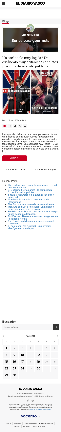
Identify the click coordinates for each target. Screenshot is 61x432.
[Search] (56, 327)
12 (38, 355)
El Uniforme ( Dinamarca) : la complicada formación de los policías (30, 191)
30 (14, 375)
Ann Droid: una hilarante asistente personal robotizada (31, 222)
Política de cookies (38, 426)
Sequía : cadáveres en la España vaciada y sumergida (31, 196)
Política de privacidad (46, 423)
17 (22, 361)
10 (22, 355)
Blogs (5, 21)
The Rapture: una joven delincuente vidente (31, 204)
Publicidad (17, 426)
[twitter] (32, 400)
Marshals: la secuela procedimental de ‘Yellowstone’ (28, 200)
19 (38, 361)
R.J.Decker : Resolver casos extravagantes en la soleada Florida (33, 217)
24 (22, 368)
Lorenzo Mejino (30, 35)
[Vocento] (30, 416)
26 (38, 368)
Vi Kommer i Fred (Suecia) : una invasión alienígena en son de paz (29, 227)
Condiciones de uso (30, 423)
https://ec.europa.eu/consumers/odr (40, 409)
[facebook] (28, 400)
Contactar (8, 423)
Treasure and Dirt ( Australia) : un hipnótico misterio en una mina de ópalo (31, 208)
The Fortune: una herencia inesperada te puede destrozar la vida (33, 186)
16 (14, 361)
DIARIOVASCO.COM (30, 388)
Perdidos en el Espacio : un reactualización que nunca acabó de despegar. (33, 213)
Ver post (15, 158)
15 (6, 361)
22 (6, 368)
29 (6, 375)
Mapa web (26, 426)
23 (14, 368)
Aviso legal (17, 423)
